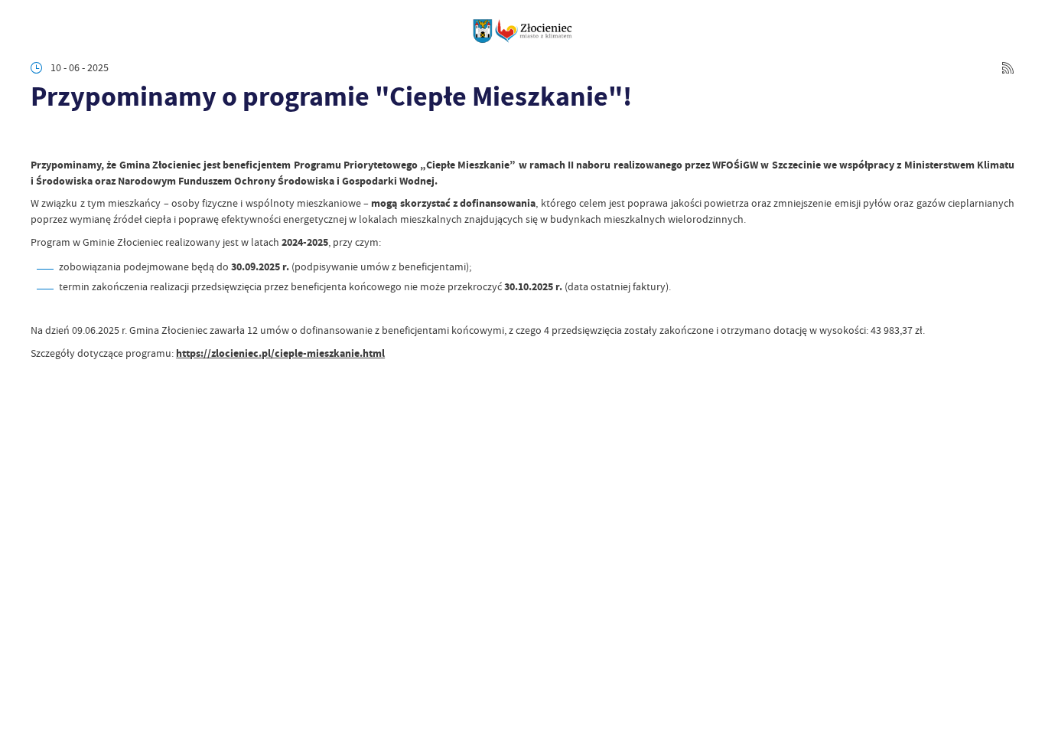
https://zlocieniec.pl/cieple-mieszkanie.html (280, 353)
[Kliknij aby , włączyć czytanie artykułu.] (41, 137)
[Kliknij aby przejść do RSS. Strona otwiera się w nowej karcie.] (1007, 67)
